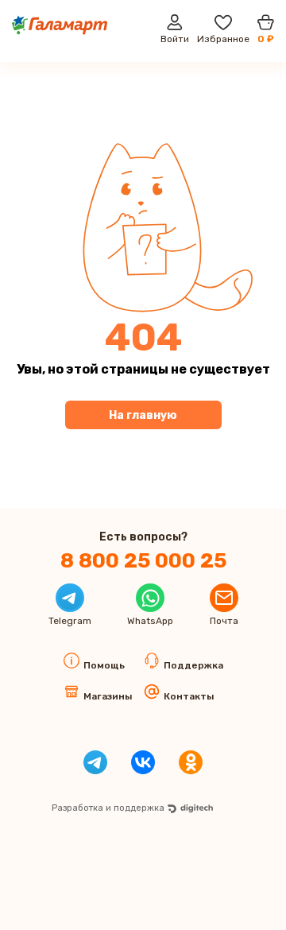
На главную (143, 415)
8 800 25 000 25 (143, 560)
